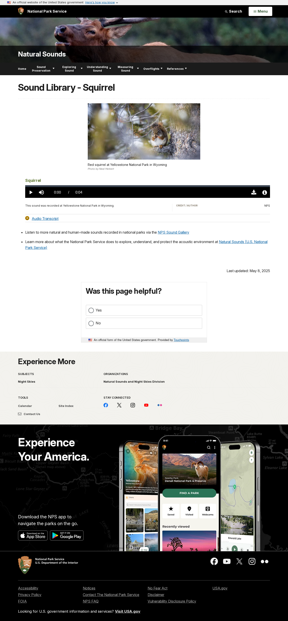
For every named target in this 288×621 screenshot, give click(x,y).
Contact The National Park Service (111, 594)
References (175, 68)
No (98, 323)
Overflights (151, 68)
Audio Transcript (45, 218)
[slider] (147, 186)
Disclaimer (156, 594)
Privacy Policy (29, 594)
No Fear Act (157, 588)
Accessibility (28, 588)
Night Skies (26, 381)
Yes (99, 310)
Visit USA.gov (127, 611)
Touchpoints (181, 340)
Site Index (66, 406)
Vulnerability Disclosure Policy (172, 601)
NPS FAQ (91, 601)
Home (22, 68)
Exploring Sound (69, 68)
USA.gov (219, 588)
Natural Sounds (41, 54)
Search (235, 11)
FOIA (22, 601)
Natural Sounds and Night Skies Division (134, 381)
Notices (89, 588)
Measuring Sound (125, 68)
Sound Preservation (41, 68)
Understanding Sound (97, 68)
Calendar (25, 406)
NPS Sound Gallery (173, 232)
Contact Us (31, 414)
